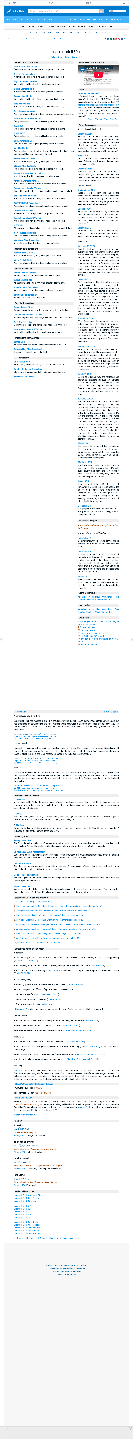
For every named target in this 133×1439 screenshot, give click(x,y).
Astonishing (94, 597)
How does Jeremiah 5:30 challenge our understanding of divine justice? (48, 933)
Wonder (98, 599)
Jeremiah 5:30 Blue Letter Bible (28, 1195)
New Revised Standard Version (28, 329)
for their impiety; (88, 630)
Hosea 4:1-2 (83, 481)
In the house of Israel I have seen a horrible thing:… (35, 736)
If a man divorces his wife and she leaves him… (34, 788)
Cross (59, 57)
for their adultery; (87, 627)
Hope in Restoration (23, 886)
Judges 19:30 (84, 209)
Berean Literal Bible (23, 96)
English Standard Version (25, 81)
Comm (74, 57)
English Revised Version (25, 195)
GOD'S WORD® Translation (26, 203)
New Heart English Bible (25, 233)
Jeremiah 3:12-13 (90, 1059)
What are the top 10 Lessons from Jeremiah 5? (38, 942)
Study (67, 57)
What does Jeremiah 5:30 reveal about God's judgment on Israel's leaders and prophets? (56, 929)
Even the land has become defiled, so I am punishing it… (39, 786)
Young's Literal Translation (26, 287)
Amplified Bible (21, 148)
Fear (117, 597)
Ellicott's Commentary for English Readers (34, 1084)
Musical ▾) (100, 62)
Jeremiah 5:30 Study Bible (26, 1222)
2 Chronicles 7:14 (73, 1059)
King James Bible (22, 103)
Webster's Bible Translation (26, 240)
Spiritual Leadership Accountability (29, 852)
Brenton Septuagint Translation (28, 369)
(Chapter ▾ (25, 62)
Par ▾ (31, 62)
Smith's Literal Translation (25, 295)
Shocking (90, 599)
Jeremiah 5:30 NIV (22, 1206)
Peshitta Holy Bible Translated (28, 349)
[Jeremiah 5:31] (130, 645)
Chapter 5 (24, 39)
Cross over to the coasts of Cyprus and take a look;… (36, 763)
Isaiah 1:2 (82, 576)
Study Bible (20, 711)
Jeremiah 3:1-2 (85, 279)
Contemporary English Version (27, 188)
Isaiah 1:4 (32, 960)
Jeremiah (16, 39)
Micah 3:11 (83, 443)
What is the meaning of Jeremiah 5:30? (33, 901)
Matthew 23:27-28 (86, 346)
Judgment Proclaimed (88, 93)
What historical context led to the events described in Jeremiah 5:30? (47, 938)
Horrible (81, 599)
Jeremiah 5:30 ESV (22, 1211)
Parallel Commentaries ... (25, 1115)
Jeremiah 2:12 (84, 538)
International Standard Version (27, 218)
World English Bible (23, 260)
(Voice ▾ (93, 62)
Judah (19, 814)
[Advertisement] (68, 692)
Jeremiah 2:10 (84, 228)
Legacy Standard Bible (24, 141)
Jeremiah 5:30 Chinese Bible (27, 1228)
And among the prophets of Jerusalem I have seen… (36, 734)
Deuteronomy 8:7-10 (90, 1046)
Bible (9, 39)
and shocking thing (94, 105)
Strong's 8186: (21, 1152)
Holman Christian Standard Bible (28, 173)
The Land (20, 825)
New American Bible (23, 322)
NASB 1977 (19, 133)
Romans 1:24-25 (86, 1030)
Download (114, 119)
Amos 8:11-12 (97, 1054)
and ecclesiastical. (89, 644)
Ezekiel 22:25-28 (86, 398)
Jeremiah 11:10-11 (70, 1025)
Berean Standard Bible (24, 89)
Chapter (114, 711)
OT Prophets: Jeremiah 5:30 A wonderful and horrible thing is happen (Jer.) (47, 1238)
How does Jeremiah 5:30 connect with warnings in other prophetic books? (49, 920)
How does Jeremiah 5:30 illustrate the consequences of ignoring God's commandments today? (59, 906)
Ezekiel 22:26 (54, 999)
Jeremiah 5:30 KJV (22, 1217)
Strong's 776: (20, 1185)
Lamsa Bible (19, 342)
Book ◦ (107, 711)
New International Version (25, 66)
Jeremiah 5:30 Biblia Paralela (27, 1225)
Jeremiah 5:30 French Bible (26, 1230)
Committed (107, 597)
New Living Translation (24, 74)
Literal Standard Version (25, 272)
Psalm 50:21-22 (22, 973)
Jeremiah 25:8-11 (82, 1054)
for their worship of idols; (92, 633)
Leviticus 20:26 (54, 970)
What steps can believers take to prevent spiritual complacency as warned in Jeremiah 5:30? (58, 924)
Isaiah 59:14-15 (85, 374)
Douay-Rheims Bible (23, 307)
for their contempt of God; (92, 636)
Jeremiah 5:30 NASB (23, 1214)
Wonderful (107, 599)
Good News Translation (24, 210)
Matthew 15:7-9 (85, 462)
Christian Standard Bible (25, 166)
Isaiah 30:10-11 (48, 1004)
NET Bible (18, 225)
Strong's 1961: (21, 1168)
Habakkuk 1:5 (21, 1009)
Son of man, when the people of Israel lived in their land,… (39, 790)
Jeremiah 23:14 (85, 134)
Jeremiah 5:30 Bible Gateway (27, 1198)
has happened (110, 105)
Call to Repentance (22, 863)
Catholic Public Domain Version (28, 314)
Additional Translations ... (25, 376)
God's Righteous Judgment (26, 875)
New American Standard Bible (27, 118)
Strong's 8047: (21, 1135)
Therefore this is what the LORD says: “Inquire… (34, 739)
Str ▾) (36, 62)
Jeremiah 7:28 (91, 1020)
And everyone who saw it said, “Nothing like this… (35, 761)
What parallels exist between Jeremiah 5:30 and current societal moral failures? (52, 910)
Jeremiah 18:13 (85, 169)
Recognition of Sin (22, 840)
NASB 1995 (19, 126)
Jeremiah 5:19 (97, 965)
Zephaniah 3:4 (84, 506)
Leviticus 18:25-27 (86, 246)
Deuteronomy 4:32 (86, 190)
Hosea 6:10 (83, 155)
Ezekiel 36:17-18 (86, 318)
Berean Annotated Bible (24, 158)
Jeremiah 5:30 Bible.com (25, 1201)
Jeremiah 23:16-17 (49, 994)
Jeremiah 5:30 (20, 1070)
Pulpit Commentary (23, 1097)
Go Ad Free (6, 1428)
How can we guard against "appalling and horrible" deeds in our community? (50, 915)
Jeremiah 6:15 (71, 1030)
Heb (81, 57)
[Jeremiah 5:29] (3, 645)
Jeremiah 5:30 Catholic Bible (27, 1233)
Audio (52, 57)
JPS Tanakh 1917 (22, 361)
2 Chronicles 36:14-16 (74, 1041)
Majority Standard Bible (24, 252)
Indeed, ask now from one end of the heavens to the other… (38, 758)
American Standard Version (26, 181)
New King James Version (25, 111)
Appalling (82, 597)
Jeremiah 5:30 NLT (22, 1209)
